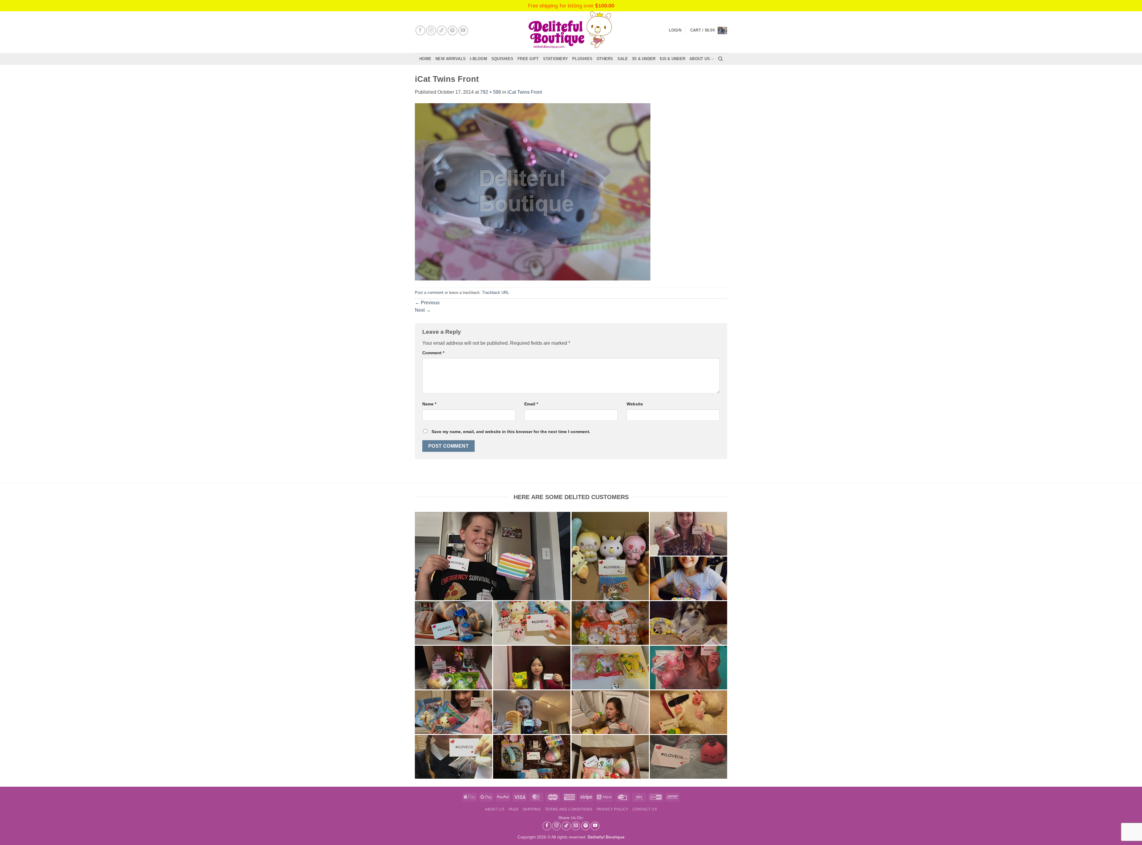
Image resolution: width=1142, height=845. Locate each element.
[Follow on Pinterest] (452, 30)
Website (635, 404)
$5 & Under (644, 59)
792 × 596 (490, 92)
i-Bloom (478, 59)
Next (423, 310)
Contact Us (645, 809)
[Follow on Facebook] (420, 30)
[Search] (720, 59)
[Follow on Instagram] (431, 30)
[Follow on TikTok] (442, 30)
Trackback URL (495, 292)
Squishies (502, 59)
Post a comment (429, 292)
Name (429, 404)
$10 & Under (672, 59)
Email (531, 404)
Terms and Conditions (568, 809)
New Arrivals (450, 59)
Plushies (582, 59)
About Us (699, 59)
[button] (708, 30)
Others (605, 59)
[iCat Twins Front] (532, 191)
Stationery (555, 59)
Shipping (532, 809)
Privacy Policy (613, 809)
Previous (427, 302)
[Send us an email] (575, 826)
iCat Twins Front (524, 92)
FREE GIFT (528, 59)
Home (425, 59)
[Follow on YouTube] (463, 30)
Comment (433, 352)
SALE (622, 59)
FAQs (513, 809)
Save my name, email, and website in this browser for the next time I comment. (511, 431)
